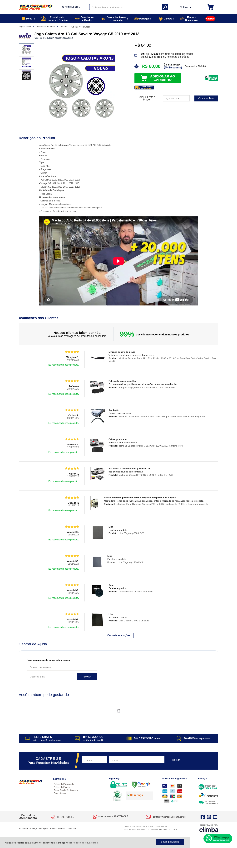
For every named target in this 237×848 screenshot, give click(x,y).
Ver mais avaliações (118, 635)
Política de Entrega (62, 787)
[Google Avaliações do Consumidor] (139, 795)
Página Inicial (25, 26)
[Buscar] (165, 7)
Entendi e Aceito (170, 841)
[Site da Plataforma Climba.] (208, 829)
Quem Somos (60, 793)
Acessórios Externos (46, 26)
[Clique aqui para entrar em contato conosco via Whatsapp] (217, 838)
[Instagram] (209, 817)
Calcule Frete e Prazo (146, 98)
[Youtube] (215, 817)
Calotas (64, 26)
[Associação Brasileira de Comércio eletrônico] (117, 796)
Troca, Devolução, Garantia (66, 790)
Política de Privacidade (85, 842)
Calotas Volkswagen (80, 27)
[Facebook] (203, 817)
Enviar (87, 676)
